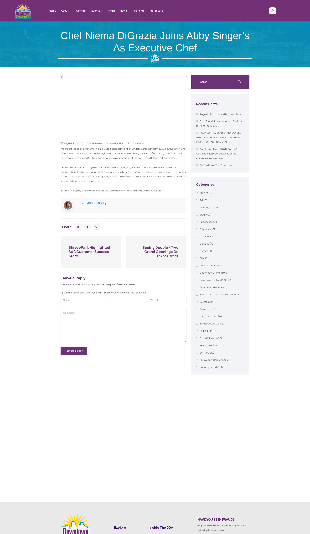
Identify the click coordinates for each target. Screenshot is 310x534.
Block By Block (208, 207)
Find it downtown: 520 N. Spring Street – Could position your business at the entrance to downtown (220, 153)
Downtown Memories (212, 287)
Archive (204, 193)
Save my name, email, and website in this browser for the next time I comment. (105, 293)
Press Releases (208, 338)
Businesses (95, 143)
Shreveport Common (212, 360)
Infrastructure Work (211, 323)
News (123, 10)
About (65, 10)
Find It (111, 10)
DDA (202, 258)
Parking (139, 10)
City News (205, 229)
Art (201, 200)
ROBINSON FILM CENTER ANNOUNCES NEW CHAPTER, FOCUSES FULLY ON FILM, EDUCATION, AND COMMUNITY (218, 137)
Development (207, 265)
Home (52, 10)
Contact (81, 10)
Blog (202, 214)
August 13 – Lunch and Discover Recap (221, 114)
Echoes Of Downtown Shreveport (219, 294)
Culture (204, 251)
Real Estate (156, 10)
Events (95, 10)
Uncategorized (208, 367)
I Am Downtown (208, 316)
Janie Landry (116, 143)
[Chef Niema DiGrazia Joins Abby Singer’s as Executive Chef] (78, 227)
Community (206, 236)
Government (207, 309)
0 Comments (137, 143)
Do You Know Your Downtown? (217, 165)
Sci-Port (204, 352)
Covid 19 (204, 243)
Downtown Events (210, 272)
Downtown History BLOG (213, 280)
